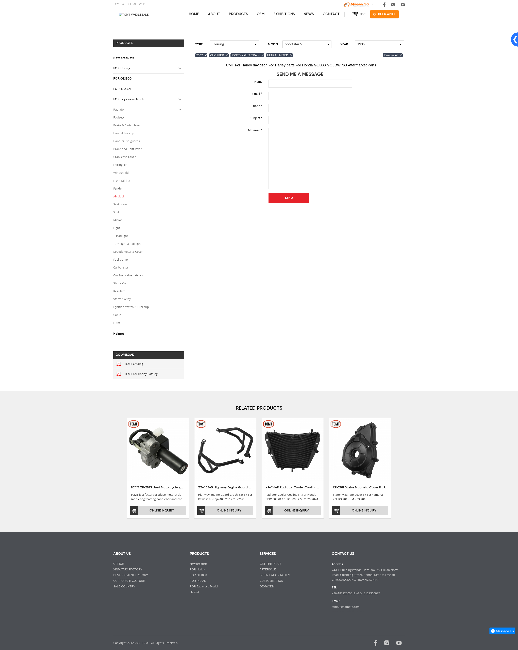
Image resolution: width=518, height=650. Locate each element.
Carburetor (120, 267)
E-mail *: (257, 94)
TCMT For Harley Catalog (141, 374)
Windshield (121, 173)
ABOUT (214, 14)
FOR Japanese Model (129, 99)
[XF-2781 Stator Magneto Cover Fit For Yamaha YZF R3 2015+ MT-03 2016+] (360, 450)
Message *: (255, 130)
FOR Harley (121, 68)
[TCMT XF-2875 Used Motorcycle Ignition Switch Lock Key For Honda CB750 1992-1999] (158, 450)
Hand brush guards (126, 141)
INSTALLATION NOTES (275, 575)
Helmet (118, 334)
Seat (116, 212)
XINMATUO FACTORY (127, 569)
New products (123, 58)
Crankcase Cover (124, 157)
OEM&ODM (267, 586)
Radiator (119, 109)
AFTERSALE (268, 569)
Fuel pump (120, 259)
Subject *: (256, 118)
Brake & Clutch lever (127, 125)
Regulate (119, 291)
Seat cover (120, 204)
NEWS (309, 14)
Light (116, 228)
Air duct (118, 196)
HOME (194, 14)
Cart (362, 14)
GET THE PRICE (270, 563)
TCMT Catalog (133, 364)
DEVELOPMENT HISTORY (130, 575)
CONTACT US (343, 554)
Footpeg (118, 117)
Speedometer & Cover (128, 252)
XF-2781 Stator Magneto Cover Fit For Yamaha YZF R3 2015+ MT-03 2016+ (387, 487)
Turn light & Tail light (127, 244)
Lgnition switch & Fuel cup (131, 307)
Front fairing (121, 180)
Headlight (121, 236)
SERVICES (268, 554)
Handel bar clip (123, 133)
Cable (117, 315)
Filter (116, 323)
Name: (258, 81)
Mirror (117, 220)
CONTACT (331, 14)
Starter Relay (122, 299)
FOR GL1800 (122, 78)
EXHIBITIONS (284, 14)
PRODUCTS (238, 14)
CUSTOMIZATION (271, 580)
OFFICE (118, 563)
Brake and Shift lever (127, 149)
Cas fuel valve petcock (128, 275)
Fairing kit (120, 165)
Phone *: (257, 106)
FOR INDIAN (122, 89)
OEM (261, 14)
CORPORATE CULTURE (129, 580)
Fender (118, 188)
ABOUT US (122, 554)
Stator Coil (120, 283)
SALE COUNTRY (124, 586)
